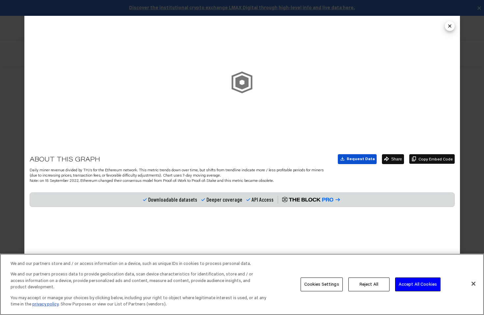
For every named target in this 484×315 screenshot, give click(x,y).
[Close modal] (450, 26)
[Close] (473, 283)
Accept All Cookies (418, 284)
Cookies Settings (321, 284)
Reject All (369, 284)
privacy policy (45, 303)
